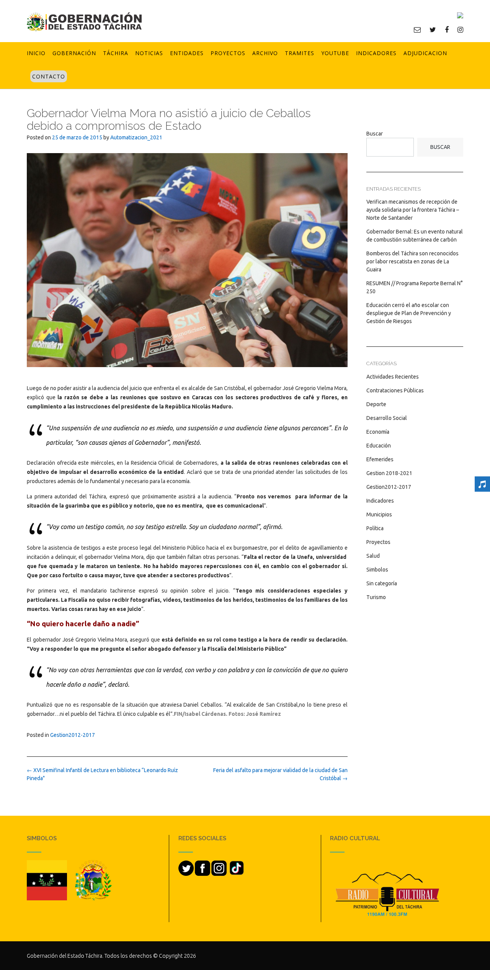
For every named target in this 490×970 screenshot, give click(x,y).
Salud (373, 556)
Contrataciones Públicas (395, 390)
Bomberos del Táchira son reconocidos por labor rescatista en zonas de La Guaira (412, 261)
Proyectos (228, 53)
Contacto (48, 76)
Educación (378, 446)
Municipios (379, 514)
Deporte (376, 404)
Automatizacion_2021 (136, 137)
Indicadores (376, 53)
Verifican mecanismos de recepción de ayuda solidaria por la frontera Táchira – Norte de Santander (412, 210)
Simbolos (377, 570)
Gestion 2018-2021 (389, 473)
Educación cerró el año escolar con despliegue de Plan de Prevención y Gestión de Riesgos (408, 313)
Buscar (374, 134)
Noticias (149, 53)
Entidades (187, 53)
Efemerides (380, 459)
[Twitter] (433, 29)
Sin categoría (381, 583)
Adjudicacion (425, 53)
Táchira (115, 53)
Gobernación (74, 53)
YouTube (335, 53)
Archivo (265, 53)
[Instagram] (460, 29)
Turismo (376, 597)
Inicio (36, 53)
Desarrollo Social (386, 418)
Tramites (299, 53)
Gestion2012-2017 (72, 735)
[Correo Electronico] (417, 29)
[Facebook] (447, 29)
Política (375, 528)
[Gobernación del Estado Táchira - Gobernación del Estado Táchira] (84, 21)
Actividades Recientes (392, 377)
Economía (377, 432)
